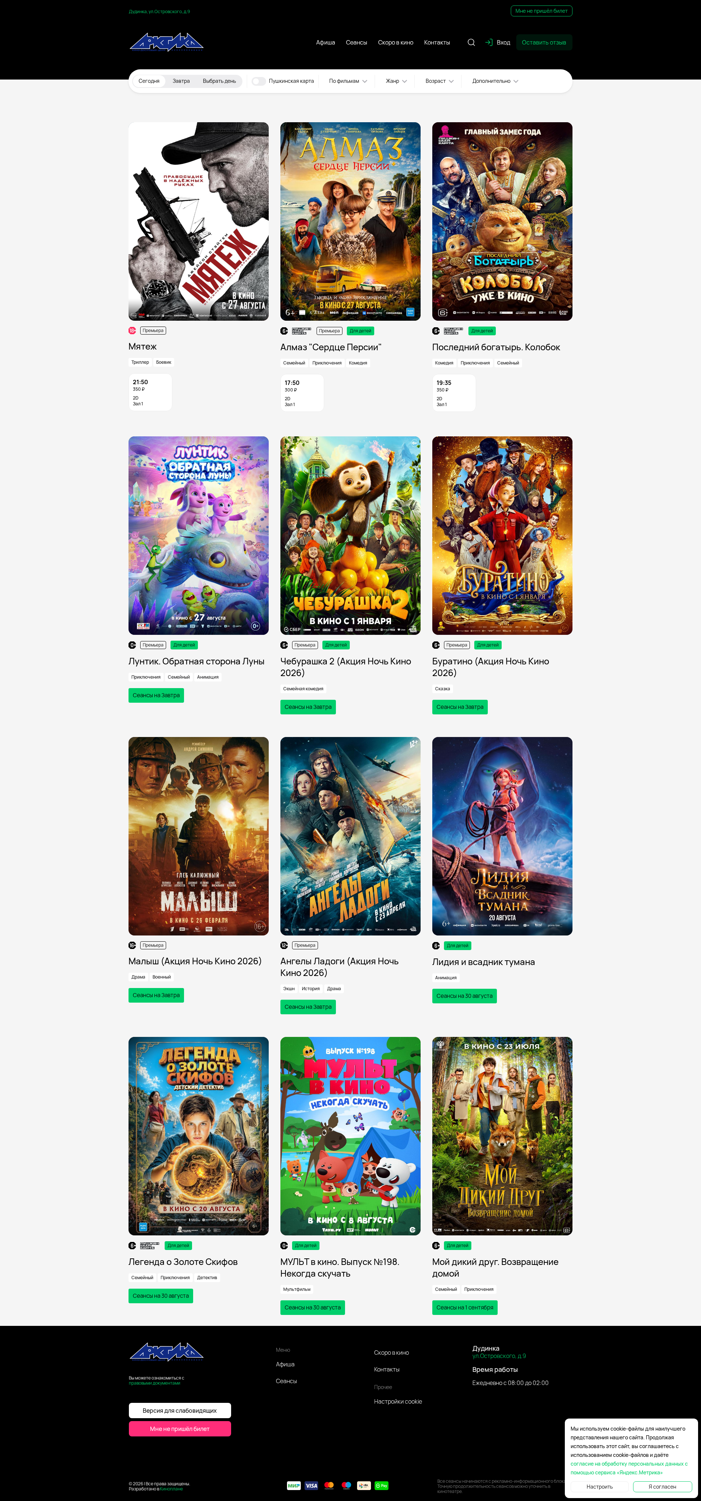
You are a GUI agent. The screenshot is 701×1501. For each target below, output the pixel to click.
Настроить (600, 1486)
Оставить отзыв (544, 42)
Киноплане (171, 1489)
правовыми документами (154, 1383)
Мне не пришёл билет (542, 10)
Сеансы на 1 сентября (465, 1307)
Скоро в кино (391, 1352)
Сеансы (286, 1381)
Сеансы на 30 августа (465, 996)
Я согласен (662, 1486)
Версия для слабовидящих (180, 1411)
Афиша (285, 1364)
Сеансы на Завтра (156, 695)
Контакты (386, 1369)
